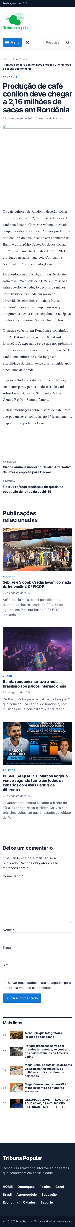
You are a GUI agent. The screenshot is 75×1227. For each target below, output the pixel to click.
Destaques (26, 1187)
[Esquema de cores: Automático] (27, 42)
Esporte (47, 1202)
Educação (49, 1194)
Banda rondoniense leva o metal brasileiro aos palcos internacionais (34, 684)
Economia (10, 576)
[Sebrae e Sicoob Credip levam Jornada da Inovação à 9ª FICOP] (37, 549)
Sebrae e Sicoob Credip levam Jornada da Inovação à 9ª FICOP (37, 584)
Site (6, 965)
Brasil (8, 675)
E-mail (9, 948)
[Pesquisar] (67, 42)
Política (9, 770)
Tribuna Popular (22, 1158)
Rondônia (19, 59)
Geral (59, 1187)
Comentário (13, 876)
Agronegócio (26, 1194)
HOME (8, 1187)
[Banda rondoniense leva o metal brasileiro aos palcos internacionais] (37, 649)
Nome (8, 930)
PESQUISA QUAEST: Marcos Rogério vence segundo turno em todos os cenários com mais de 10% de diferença (35, 783)
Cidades (29, 1202)
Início (6, 59)
